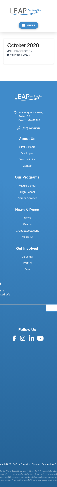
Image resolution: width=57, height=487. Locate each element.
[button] (28, 25)
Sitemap (36, 464)
